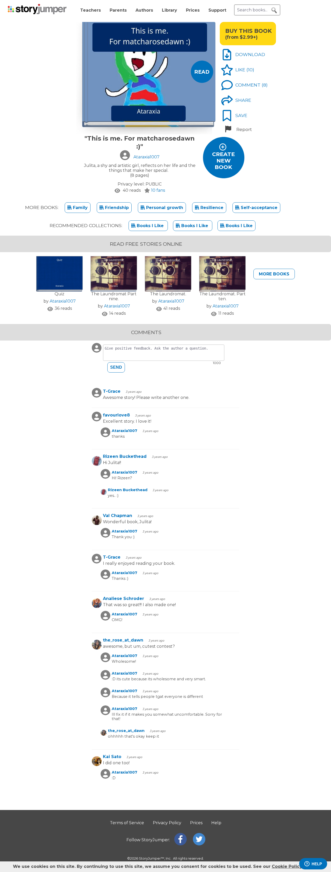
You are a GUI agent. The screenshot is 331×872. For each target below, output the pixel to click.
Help (216, 822)
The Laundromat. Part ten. (222, 296)
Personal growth (164, 207)
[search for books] (274, 10)
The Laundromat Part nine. (114, 296)
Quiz (59, 293)
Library (169, 10)
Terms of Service (127, 822)
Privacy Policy (167, 822)
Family (80, 207)
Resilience (211, 207)
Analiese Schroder (123, 598)
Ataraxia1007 (63, 301)
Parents (118, 10)
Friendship (116, 207)
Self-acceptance (258, 207)
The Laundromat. (168, 293)
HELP (317, 864)
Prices (193, 10)
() (250, 69)
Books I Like (150, 225)
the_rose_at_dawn (123, 640)
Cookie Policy (287, 866)
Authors (144, 10)
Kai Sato (112, 756)
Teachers (90, 10)
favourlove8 (116, 415)
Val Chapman (117, 515)
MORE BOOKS (274, 274)
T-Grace (112, 391)
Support (217, 10)
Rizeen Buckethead (125, 456)
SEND (116, 367)
